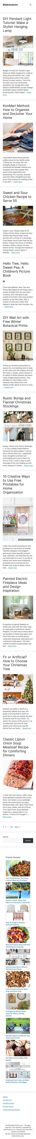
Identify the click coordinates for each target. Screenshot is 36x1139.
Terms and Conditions (11, 1110)
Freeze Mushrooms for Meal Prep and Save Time (16, 990)
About (5, 1097)
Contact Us (7, 1100)
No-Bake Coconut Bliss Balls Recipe (17, 1059)
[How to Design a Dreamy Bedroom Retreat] (18, 912)
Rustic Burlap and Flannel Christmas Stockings (17, 402)
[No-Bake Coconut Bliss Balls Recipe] (18, 1048)
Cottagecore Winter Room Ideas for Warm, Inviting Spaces (16, 1013)
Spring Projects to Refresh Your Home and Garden (18, 1037)
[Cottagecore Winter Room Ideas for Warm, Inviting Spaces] (18, 1001)
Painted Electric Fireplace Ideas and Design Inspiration (15, 585)
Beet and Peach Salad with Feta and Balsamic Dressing (18, 946)
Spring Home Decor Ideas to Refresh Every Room (17, 968)
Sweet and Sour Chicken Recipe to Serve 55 (17, 197)
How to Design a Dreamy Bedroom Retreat (15, 924)
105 (12, 827)
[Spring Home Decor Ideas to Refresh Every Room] (18, 957)
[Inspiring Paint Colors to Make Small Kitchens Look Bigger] (18, 1070)
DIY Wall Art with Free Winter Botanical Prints (16, 321)
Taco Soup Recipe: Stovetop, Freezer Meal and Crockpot (17, 879)
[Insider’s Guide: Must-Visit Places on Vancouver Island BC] (18, 890)
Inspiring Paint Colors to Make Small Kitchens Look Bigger (17, 1081)
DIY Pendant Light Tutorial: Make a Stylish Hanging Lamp (17, 25)
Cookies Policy (8, 1103)
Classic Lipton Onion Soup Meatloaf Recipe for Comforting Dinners (16, 747)
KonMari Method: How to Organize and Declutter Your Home (17, 112)
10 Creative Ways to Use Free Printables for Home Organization (16, 484)
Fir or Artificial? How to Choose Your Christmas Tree (15, 663)
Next (17, 827)
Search (5, 837)
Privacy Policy (8, 1106)
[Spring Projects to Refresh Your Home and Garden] (18, 1026)
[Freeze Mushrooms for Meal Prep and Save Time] (18, 979)
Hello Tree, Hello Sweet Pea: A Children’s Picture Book (16, 269)
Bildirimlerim (10, 4)
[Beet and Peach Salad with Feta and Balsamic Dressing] (18, 935)
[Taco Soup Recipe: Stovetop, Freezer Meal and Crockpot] (18, 868)
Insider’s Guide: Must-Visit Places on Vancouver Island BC (18, 901)
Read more (18, 182)
